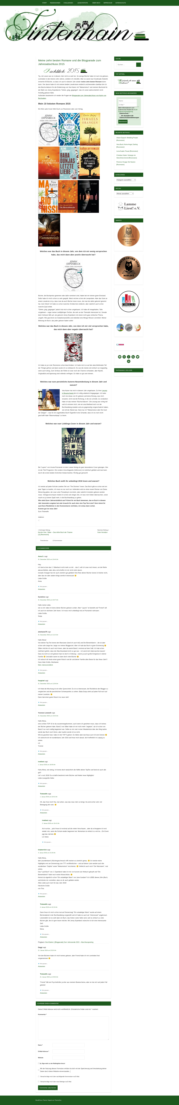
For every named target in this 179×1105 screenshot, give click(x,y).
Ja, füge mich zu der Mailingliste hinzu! (52, 1063)
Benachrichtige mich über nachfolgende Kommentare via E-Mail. (60, 1076)
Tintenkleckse (44, 540)
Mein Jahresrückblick (45, 665)
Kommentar (42, 1014)
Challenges (68, 3)
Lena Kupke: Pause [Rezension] (127, 151)
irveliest (41, 762)
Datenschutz (121, 3)
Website (40, 1057)
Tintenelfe (43, 794)
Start (44, 3)
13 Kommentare (57, 540)
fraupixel (41, 681)
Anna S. (41, 556)
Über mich (96, 3)
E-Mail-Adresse (43, 1051)
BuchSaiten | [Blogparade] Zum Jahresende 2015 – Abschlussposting (69, 942)
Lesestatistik (82, 3)
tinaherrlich (42, 850)
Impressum (108, 3)
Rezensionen (55, 3)
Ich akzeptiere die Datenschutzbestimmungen (129, 116)
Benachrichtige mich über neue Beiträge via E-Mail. (56, 1081)
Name (40, 1045)
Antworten (41, 589)
